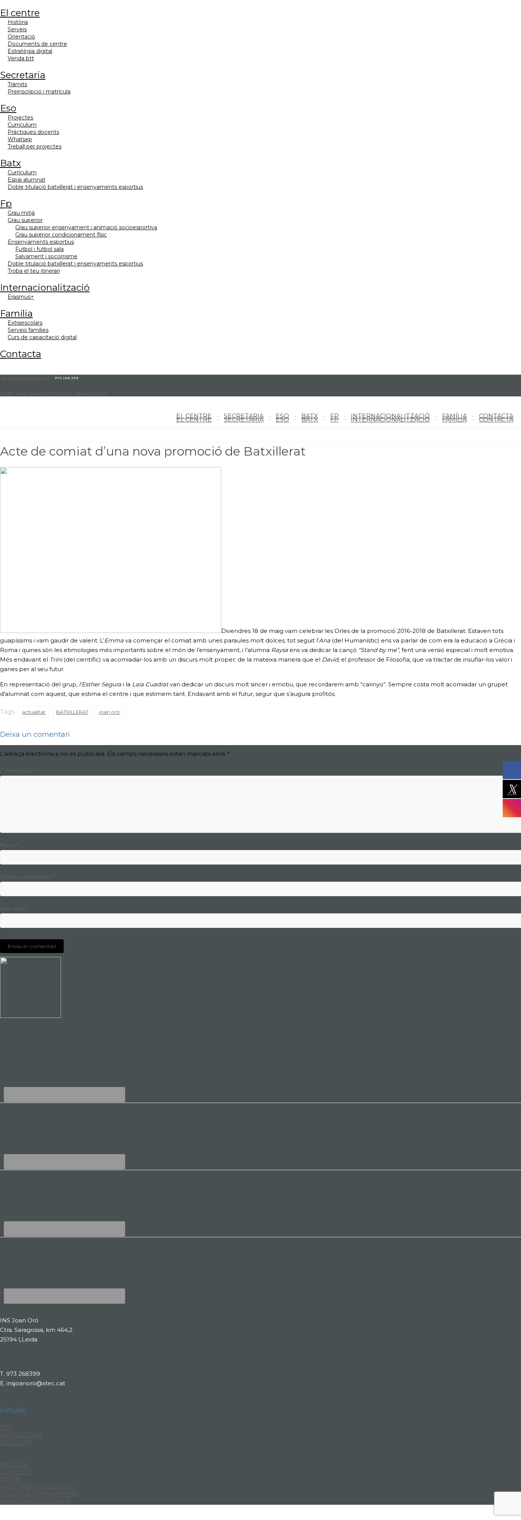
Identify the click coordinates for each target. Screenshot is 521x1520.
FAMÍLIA (16, 313)
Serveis (17, 29)
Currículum (22, 172)
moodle (62, 393)
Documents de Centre (37, 43)
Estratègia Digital (30, 51)
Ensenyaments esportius (41, 241)
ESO (8, 108)
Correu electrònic (27, 877)
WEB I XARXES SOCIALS (37, 1486)
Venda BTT (21, 58)
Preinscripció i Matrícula (39, 91)
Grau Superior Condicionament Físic (61, 234)
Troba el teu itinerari (34, 270)
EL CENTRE (20, 12)
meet (6, 393)
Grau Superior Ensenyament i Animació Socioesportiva (86, 227)
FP (6, 203)
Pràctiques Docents (33, 132)
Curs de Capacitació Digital (42, 337)
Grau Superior (25, 220)
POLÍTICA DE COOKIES (35, 1501)
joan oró (109, 712)
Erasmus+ (21, 296)
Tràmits (17, 84)
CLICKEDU (16, 1472)
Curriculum (22, 124)
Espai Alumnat (26, 179)
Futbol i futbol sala (39, 249)
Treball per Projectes (34, 146)
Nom (9, 845)
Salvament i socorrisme (46, 256)
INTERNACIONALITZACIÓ (45, 287)
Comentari (17, 770)
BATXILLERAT (72, 712)
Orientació (21, 36)
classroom (40, 393)
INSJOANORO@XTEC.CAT (26, 378)
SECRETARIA (22, 75)
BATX (10, 163)
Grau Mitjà (21, 212)
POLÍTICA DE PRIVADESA (39, 1493)
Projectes (20, 117)
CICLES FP (16, 1442)
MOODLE (14, 1464)
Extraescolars (25, 322)
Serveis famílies (28, 330)
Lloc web (13, 908)
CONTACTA (20, 353)
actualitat (33, 712)
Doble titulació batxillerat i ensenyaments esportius (75, 187)
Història (18, 22)
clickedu (82, 393)
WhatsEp (20, 139)
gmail (20, 393)
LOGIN (100, 393)
